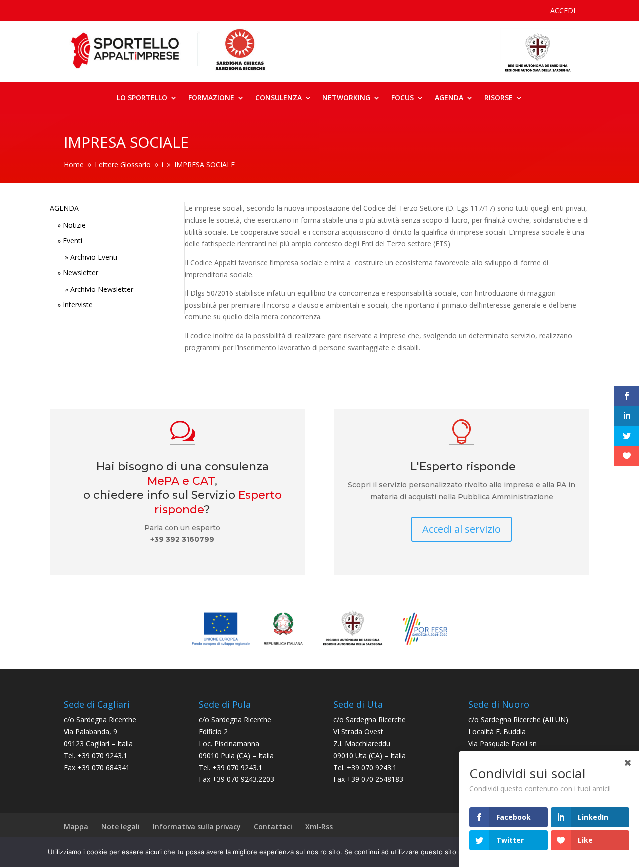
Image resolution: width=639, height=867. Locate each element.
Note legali (120, 826)
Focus (402, 98)
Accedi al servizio (461, 529)
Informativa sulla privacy (197, 826)
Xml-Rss (319, 826)
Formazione (211, 98)
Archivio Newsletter (101, 289)
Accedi (562, 11)
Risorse (498, 98)
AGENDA (64, 208)
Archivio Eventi (93, 257)
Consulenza (278, 98)
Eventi (72, 240)
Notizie (74, 225)
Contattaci (273, 826)
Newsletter (80, 272)
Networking (346, 98)
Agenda (449, 98)
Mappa (76, 826)
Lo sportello (142, 98)
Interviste (78, 304)
